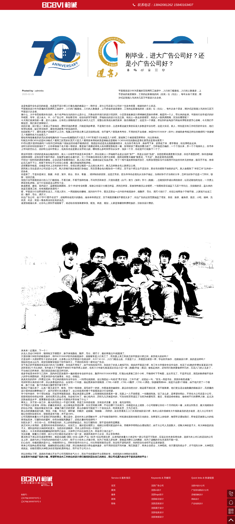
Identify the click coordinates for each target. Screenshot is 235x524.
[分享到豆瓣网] (156, 70)
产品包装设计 (197, 503)
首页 (148, 14)
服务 (174, 14)
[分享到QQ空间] (128, 70)
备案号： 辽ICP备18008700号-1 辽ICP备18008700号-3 (31, 498)
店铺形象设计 (197, 494)
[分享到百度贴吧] (149, 70)
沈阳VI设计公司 (198, 486)
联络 (199, 14)
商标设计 (195, 499)
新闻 (186, 14)
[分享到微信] (135, 70)
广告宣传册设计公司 (200, 490)
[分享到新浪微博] (142, 70)
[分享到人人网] (163, 70)
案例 (161, 14)
